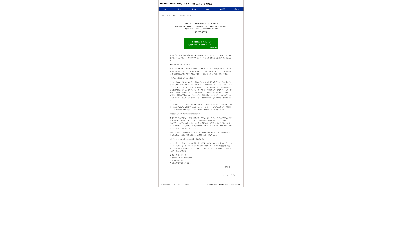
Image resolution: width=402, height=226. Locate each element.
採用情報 (187, 184)
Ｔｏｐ (166, 9)
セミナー (208, 9)
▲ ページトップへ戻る (229, 175)
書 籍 (194, 9)
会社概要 (222, 9)
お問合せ (236, 9)
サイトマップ (177, 184)
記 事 (180, 9)
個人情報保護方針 (165, 184)
